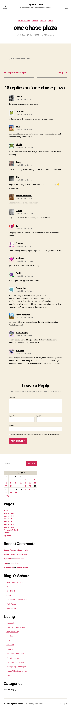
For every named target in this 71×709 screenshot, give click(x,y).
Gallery (7, 533)
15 (11, 486)
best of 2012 (8, 522)
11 (25, 483)
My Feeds (7, 535)
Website (11, 425)
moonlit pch (22, 554)
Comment (12, 397)
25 (25, 489)
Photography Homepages (16, 667)
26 (30, 489)
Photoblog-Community (15, 654)
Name (11, 416)
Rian (23, 35)
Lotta (6, 563)
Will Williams (9, 568)
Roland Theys (9, 550)
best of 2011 (8, 519)
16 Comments (49, 35)
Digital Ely (8, 559)
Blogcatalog (11, 623)
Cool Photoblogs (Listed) (15, 627)
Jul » (35, 496)
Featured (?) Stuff (11, 530)
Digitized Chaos (35, 5)
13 (35, 483)
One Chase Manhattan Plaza (20, 59)
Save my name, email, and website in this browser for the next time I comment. (35, 434)
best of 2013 (9, 524)
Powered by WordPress (34, 704)
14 (6, 486)
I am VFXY (10, 645)
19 (30, 486)
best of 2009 (9, 513)
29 (11, 492)
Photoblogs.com (12, 658)
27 (35, 489)
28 (6, 492)
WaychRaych (11, 608)
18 (25, 486)
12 (30, 483)
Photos (43, 20)
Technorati (10, 675)
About (6, 510)
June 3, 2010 (34, 35)
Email (38, 416)
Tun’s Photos (11, 604)
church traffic (22, 550)
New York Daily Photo (14, 582)
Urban (50, 20)
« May (7, 496)
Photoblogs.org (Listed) (15, 662)
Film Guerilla (10, 636)
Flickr (8, 640)
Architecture (24, 20)
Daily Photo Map (12, 632)
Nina (8, 587)
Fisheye (35, 20)
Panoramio (10, 649)
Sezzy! (8, 595)
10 (20, 483)
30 (16, 492)
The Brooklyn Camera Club (16, 600)
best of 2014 (9, 527)
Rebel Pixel (10, 591)
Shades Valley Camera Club (16, 671)
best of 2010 (9, 516)
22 (11, 489)
